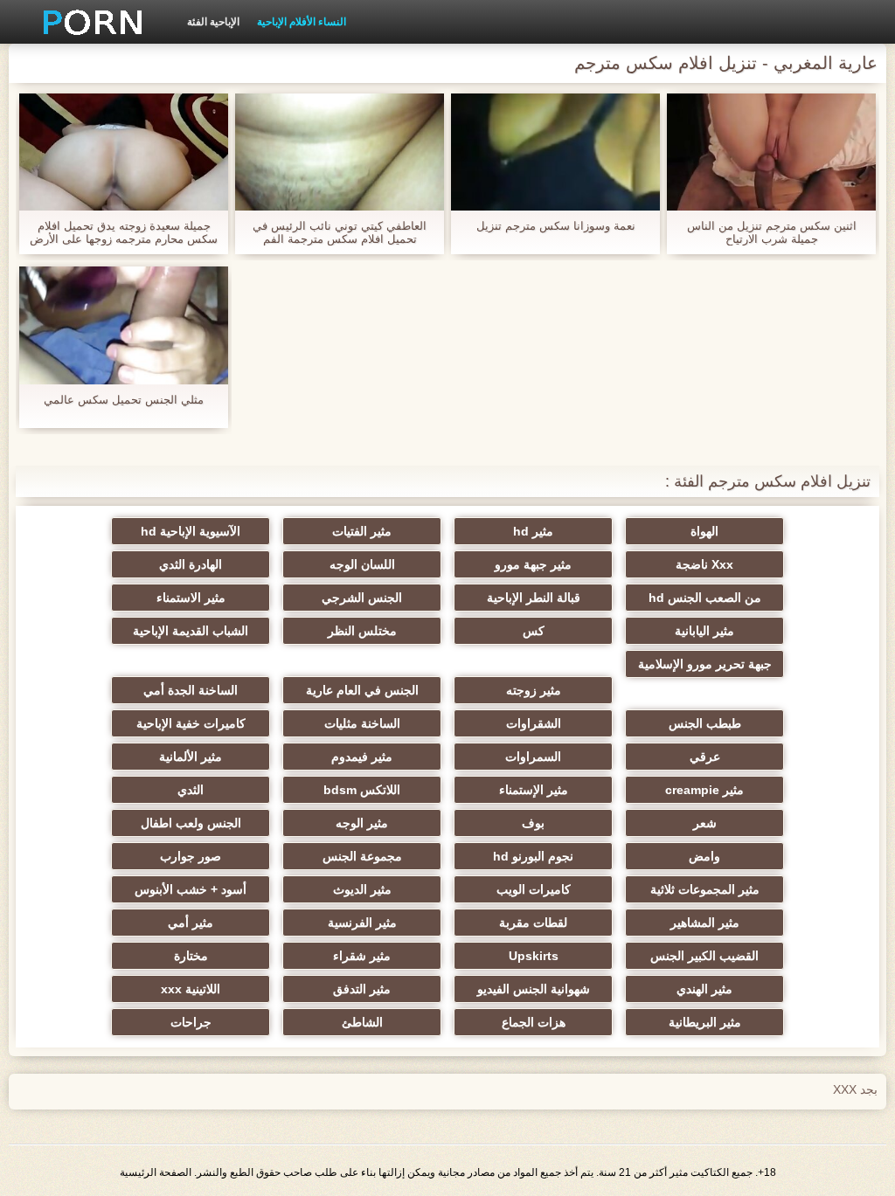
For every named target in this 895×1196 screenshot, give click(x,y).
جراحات (191, 1022)
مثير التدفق (362, 989)
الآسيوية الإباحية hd (190, 531)
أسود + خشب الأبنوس (190, 889)
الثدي (190, 790)
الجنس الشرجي (362, 598)
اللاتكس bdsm (361, 790)
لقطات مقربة (533, 923)
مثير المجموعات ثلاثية (705, 889)
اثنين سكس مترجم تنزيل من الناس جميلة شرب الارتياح (772, 232)
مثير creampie (704, 790)
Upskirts (534, 956)
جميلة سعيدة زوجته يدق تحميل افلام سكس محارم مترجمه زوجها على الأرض (124, 232)
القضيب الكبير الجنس (704, 956)
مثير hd (533, 531)
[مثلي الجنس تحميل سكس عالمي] (123, 325)
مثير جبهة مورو (533, 564)
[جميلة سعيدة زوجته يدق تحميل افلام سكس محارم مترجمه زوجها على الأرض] (123, 152)
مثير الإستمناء (533, 790)
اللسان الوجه (362, 564)
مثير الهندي (704, 989)
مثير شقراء (362, 956)
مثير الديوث (362, 889)
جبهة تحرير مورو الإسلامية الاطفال (705, 667)
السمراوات (533, 757)
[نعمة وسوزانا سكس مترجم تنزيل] (555, 152)
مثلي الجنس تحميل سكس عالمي (124, 399)
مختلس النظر (362, 631)
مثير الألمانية (190, 757)
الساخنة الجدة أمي (190, 690)
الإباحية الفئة (213, 22)
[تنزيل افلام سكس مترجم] (86, 22)
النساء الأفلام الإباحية (301, 22)
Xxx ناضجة (704, 564)
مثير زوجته (533, 690)
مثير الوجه (362, 823)
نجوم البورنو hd (533, 856)
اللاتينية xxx (190, 989)
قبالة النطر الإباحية (533, 598)
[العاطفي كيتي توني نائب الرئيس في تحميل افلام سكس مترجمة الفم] (339, 152)
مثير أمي (190, 923)
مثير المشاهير (704, 923)
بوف (533, 823)
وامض (704, 856)
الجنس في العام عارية (362, 690)
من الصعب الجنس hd (705, 598)
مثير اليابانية (704, 631)
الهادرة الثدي (190, 564)
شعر (705, 823)
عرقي (705, 757)
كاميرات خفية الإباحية (191, 723)
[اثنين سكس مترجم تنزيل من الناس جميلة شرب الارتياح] (771, 152)
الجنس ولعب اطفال (191, 823)
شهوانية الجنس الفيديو (533, 989)
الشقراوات (533, 723)
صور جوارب (190, 856)
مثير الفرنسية (362, 923)
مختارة (191, 956)
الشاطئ (362, 1022)
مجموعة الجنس (362, 856)
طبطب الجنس (705, 723)
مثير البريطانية (705, 1022)
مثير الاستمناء (190, 598)
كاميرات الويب (533, 889)
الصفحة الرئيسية (155, 1172)
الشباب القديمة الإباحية (190, 631)
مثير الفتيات (362, 531)
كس (534, 631)
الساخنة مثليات (362, 723)
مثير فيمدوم (361, 757)
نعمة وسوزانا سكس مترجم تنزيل (555, 225)
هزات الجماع (533, 1022)
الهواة (704, 531)
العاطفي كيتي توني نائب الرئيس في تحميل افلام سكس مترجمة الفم (340, 232)
